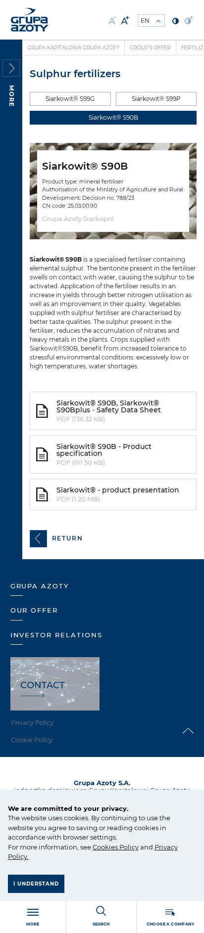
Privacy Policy (32, 722)
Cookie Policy (31, 740)
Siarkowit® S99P (156, 98)
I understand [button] (36, 884)
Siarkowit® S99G (70, 98)
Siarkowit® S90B (113, 117)
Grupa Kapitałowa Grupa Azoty (73, 47)
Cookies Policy (116, 847)
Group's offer (150, 47)
